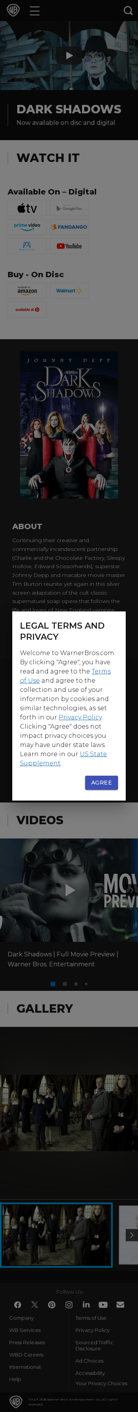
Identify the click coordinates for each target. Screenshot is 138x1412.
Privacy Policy (80, 717)
